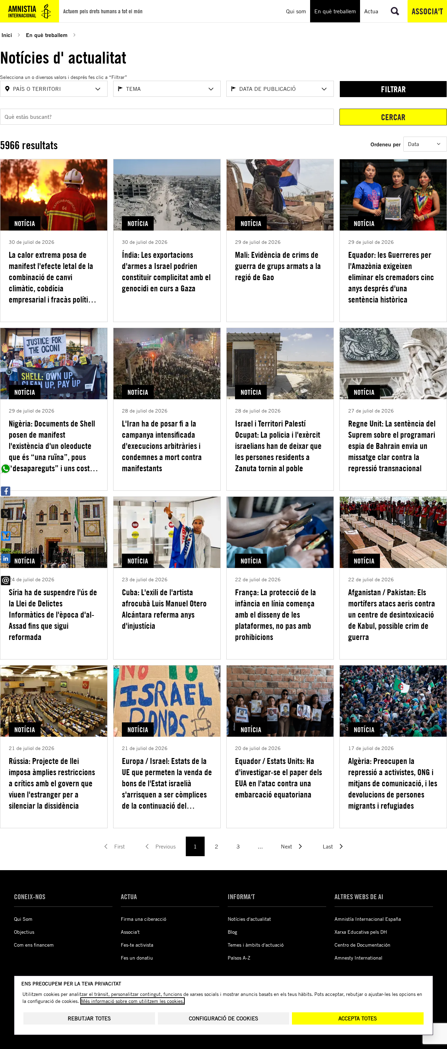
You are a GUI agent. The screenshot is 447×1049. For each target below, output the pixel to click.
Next (286, 846)
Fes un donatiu (137, 958)
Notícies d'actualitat (249, 919)
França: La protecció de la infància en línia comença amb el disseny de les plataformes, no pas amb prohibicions (275, 614)
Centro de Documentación (362, 945)
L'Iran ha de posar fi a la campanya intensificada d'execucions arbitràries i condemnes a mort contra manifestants (162, 445)
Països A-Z (239, 958)
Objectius (24, 932)
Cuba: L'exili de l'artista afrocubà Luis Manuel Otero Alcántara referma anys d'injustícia (164, 609)
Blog (232, 932)
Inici (6, 34)
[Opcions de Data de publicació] (324, 89)
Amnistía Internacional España (368, 919)
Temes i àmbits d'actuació (256, 945)
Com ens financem (34, 945)
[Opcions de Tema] (211, 89)
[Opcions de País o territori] (98, 89)
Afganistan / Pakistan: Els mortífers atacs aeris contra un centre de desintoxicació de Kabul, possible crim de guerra (391, 614)
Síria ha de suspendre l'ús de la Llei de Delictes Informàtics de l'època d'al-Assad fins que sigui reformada (53, 614)
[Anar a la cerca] (395, 11)
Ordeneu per (386, 144)
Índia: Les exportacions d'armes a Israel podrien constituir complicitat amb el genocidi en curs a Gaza (166, 271)
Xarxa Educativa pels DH (361, 932)
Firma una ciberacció (143, 919)
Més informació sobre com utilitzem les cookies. (132, 1001)
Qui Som (23, 919)
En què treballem (46, 34)
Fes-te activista (137, 945)
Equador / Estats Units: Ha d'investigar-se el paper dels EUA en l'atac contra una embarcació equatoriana (278, 778)
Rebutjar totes (89, 1018)
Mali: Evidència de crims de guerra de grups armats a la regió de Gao (278, 265)
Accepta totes (357, 1018)
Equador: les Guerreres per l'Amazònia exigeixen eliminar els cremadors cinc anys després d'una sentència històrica (391, 277)
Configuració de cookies (223, 1018)
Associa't (427, 11)
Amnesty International (358, 958)
